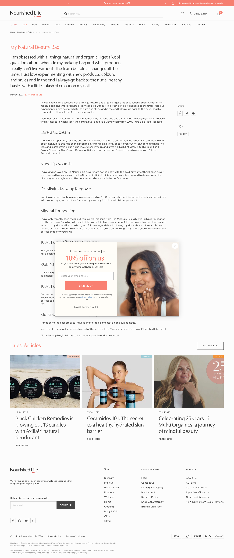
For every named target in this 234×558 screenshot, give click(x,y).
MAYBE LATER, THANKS (86, 307)
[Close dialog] (175, 245)
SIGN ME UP (86, 286)
